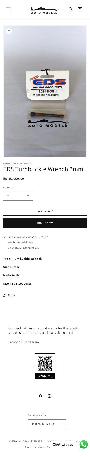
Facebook (15, 342)
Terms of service (33, 447)
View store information (23, 248)
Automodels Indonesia (30, 440)
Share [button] (11, 295)
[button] (8, 9)
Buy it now (45, 223)
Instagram (31, 342)
